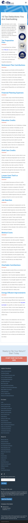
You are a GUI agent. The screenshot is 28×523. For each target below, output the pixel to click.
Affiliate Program (4, 465)
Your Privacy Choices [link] (5, 470)
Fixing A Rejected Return (6, 422)
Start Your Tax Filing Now (14, 359)
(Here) (8, 509)
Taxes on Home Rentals (6, 371)
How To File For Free (5, 414)
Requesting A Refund (5, 443)
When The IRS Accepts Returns (7, 424)
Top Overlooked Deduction (6, 379)
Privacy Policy (4, 455)
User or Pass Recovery (6, 404)
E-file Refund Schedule (6, 428)
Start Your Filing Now (6, 499)
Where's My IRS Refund (6, 410)
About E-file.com (4, 439)
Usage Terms (4, 457)
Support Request (4, 441)
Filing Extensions (4, 420)
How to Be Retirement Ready (7, 385)
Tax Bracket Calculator (6, 430)
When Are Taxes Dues (5, 451)
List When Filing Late (5, 381)
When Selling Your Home (6, 389)
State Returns (4, 416)
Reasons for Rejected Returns (7, 395)
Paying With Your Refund (6, 408)
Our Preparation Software (6, 445)
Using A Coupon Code (5, 406)
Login (2, 402)
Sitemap (3, 468)
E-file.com (6, 49)
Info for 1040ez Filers (5, 393)
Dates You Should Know (6, 426)
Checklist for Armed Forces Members (9, 387)
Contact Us (3, 459)
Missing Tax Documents (6, 412)
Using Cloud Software (5, 449)
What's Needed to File (5, 447)
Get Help (4, 483)
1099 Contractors (4, 391)
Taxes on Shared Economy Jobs (8, 375)
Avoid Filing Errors (5, 461)
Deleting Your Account (6, 463)
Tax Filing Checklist (5, 373)
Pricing (2, 453)
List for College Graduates (6, 377)
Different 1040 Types (5, 418)
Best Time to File (4, 383)
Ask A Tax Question (5, 432)
